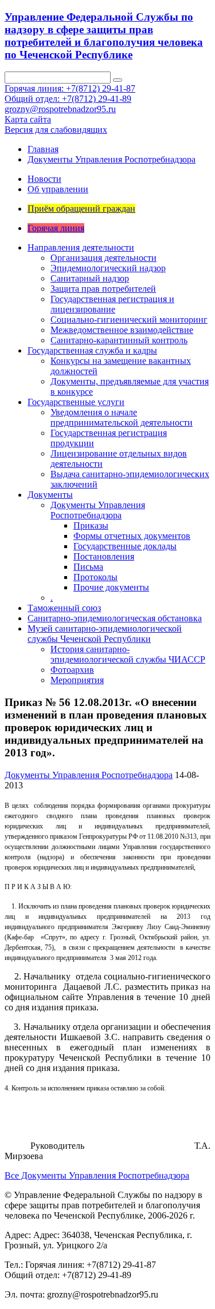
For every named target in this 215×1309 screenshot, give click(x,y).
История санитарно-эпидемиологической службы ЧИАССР (127, 654)
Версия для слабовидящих (56, 129)
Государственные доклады (125, 546)
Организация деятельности (103, 258)
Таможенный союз (64, 608)
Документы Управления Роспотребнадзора (112, 159)
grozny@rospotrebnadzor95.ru (60, 109)
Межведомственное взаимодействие (121, 330)
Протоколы (95, 577)
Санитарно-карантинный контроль (118, 340)
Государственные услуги (76, 402)
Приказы (90, 525)
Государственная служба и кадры (92, 350)
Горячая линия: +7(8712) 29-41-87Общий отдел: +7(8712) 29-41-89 (70, 94)
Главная (43, 149)
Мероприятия (77, 680)
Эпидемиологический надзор (108, 268)
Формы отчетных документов (131, 536)
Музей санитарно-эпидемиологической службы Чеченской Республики (105, 634)
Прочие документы (111, 587)
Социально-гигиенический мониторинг (129, 319)
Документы (50, 494)
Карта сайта (28, 119)
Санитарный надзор (89, 278)
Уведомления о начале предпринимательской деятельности (121, 417)
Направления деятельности (81, 247)
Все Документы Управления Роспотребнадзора (97, 1175)
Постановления (103, 556)
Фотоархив (72, 670)
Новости (44, 179)
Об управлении (58, 189)
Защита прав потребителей (103, 288)
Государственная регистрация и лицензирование (112, 304)
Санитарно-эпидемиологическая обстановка (115, 618)
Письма (88, 567)
